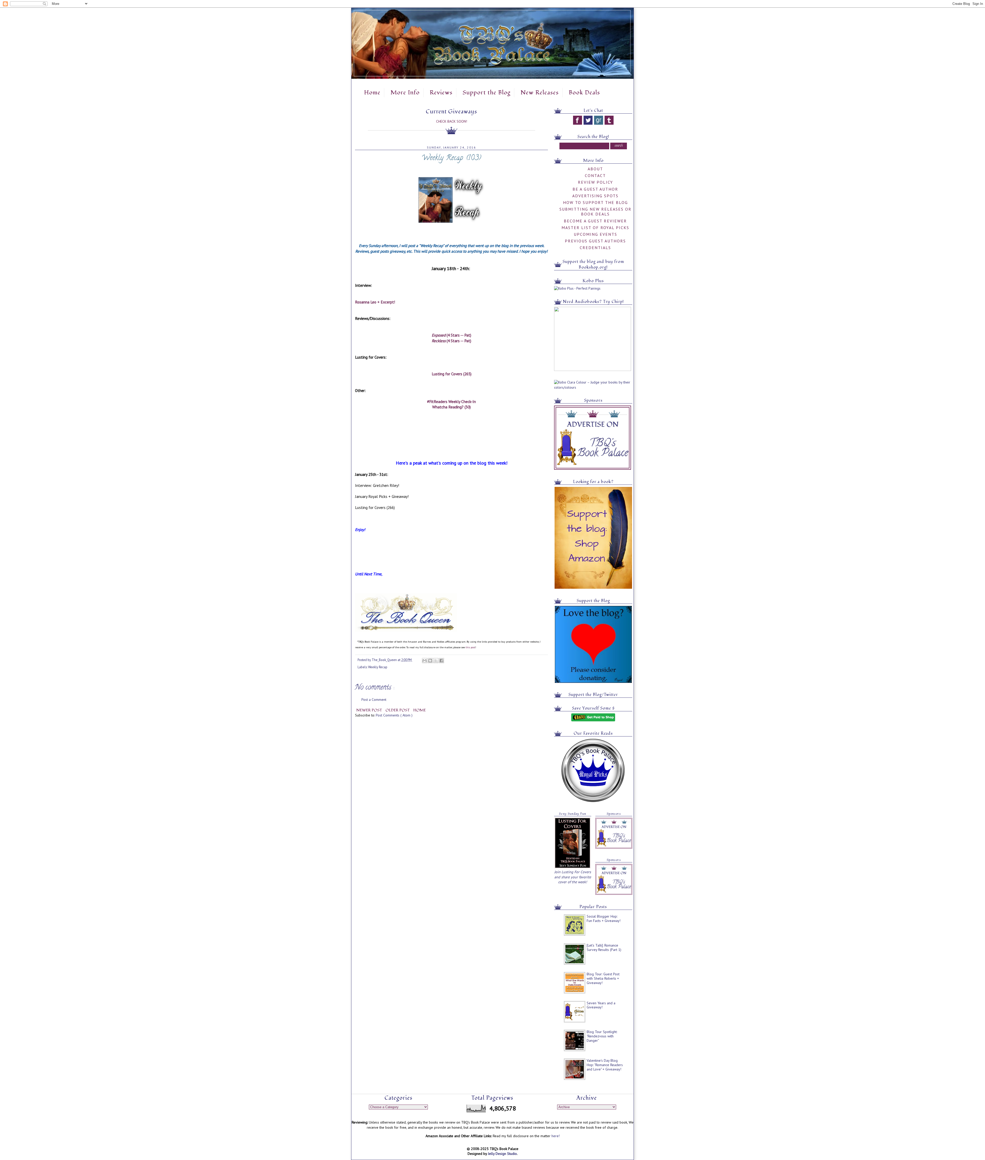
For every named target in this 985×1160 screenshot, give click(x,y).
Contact (595, 175)
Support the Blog (486, 93)
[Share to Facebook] (441, 660)
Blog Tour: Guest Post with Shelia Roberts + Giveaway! (603, 978)
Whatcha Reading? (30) (451, 406)
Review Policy (595, 182)
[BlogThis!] (430, 660)
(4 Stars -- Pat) (451, 335)
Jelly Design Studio (502, 1153)
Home (372, 93)
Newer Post (369, 710)
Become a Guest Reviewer (595, 220)
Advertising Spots (595, 195)
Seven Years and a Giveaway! (601, 1005)
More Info (405, 93)
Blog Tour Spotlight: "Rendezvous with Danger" (602, 1036)
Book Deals (584, 93)
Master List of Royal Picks (595, 227)
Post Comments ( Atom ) (394, 715)
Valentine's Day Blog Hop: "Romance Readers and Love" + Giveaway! (605, 1064)
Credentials (595, 247)
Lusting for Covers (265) (451, 373)
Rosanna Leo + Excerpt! (375, 301)
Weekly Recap (377, 667)
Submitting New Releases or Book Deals (595, 212)
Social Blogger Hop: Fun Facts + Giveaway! (603, 918)
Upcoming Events (595, 234)
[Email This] (424, 660)
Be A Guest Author (595, 189)
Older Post (398, 710)
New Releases (539, 93)
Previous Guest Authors (595, 240)
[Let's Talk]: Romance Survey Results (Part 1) (604, 947)
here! (555, 1136)
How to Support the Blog (595, 202)
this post (470, 647)
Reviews (441, 93)
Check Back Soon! (451, 121)
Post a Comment (373, 699)
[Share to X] (435, 660)
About (595, 168)
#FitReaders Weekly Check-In (451, 401)
